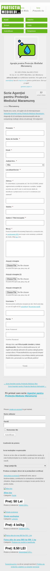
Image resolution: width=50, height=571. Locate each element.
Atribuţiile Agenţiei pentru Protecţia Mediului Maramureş (24, 113)
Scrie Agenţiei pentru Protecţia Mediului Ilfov (21, 384)
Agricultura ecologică (11, 476)
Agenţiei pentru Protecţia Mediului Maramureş (24, 394)
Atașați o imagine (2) (13, 274)
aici (17, 237)
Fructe (14, 495)
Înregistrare (31, 31)
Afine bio (8, 493)
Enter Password (11, 329)
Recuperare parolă (34, 306)
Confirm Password (12, 339)
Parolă (6, 421)
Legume (15, 519)
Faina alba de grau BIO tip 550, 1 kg (20, 540)
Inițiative (30, 20)
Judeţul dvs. (11, 161)
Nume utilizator (9, 414)
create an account (15, 409)
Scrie (22, 9)
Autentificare (8, 31)
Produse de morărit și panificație (23, 542)
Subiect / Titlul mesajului (16, 218)
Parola (9, 319)
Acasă (6, 20)
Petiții (29, 25)
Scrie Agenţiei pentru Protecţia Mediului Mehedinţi (27, 386)
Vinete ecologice (11, 516)
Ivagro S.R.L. (23, 505)
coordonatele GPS (13, 234)
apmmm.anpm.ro (26, 86)
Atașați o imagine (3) (13, 288)
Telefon (9, 207)
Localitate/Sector (13, 170)
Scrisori (6, 25)
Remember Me (12, 430)
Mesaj (9, 229)
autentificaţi (9, 80)
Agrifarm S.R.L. (24, 529)
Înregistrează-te (11, 564)
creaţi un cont (22, 80)
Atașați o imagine (12, 261)
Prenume (10, 128)
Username (11, 301)
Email (9, 150)
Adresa (9, 181)
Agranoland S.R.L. (25, 552)
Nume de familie (13, 139)
